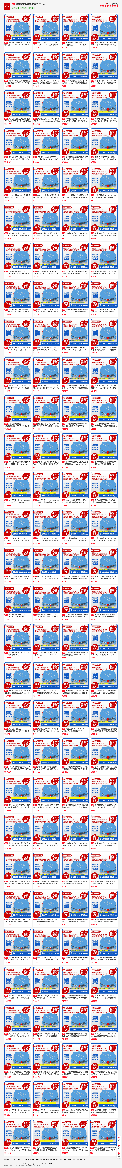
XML (35, 1164)
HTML (31, 1164)
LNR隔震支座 (15, 1159)
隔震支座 (40, 1159)
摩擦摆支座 (46, 1159)
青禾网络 (51, 1164)
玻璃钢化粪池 (81, 1159)
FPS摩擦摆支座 (32, 1159)
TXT (40, 1164)
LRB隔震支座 (23, 1159)
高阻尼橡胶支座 (60, 1159)
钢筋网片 (73, 1159)
